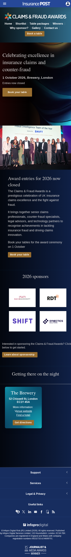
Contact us (51, 28)
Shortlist (21, 23)
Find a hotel (23, 415)
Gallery (36, 28)
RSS (53, 512)
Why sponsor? (19, 28)
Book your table (17, 92)
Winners (58, 23)
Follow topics (18, 512)
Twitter (24, 512)
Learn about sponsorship (19, 354)
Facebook (41, 512)
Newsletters (35, 512)
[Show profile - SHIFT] (22, 321)
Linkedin (30, 512)
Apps (47, 512)
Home (8, 23)
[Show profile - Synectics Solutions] (53, 321)
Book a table (34, 33)
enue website (24, 411)
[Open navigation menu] (3, 4)
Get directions (23, 422)
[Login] (68, 3)
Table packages (39, 23)
